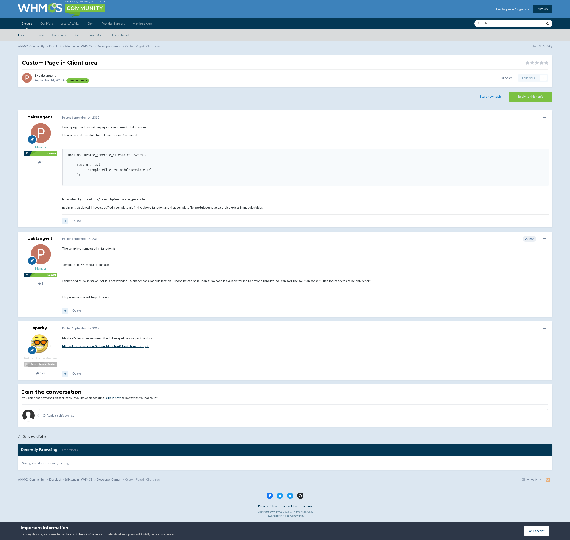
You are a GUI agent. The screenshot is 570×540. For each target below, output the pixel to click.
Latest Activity (70, 23)
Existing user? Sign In (511, 9)
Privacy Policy (267, 506)
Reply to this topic (530, 96)
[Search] (547, 23)
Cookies (306, 506)
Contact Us (289, 506)
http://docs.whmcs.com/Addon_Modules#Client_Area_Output (105, 346)
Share (508, 78)
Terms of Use (74, 534)
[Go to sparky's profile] (41, 344)
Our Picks (46, 23)
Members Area (142, 23)
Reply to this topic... (60, 415)
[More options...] (544, 117)
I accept (538, 531)
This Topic (531, 23)
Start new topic (490, 96)
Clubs (40, 35)
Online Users (96, 35)
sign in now (113, 398)
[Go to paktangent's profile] (27, 78)
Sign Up (543, 9)
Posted (80, 117)
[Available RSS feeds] (547, 480)
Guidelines (59, 35)
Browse (27, 23)
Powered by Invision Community (285, 515)
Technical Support (113, 23)
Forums (23, 35)
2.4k (42, 373)
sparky (40, 328)
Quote (76, 221)
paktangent (47, 75)
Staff (77, 35)
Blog (90, 23)
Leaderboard (120, 35)
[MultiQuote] (65, 221)
